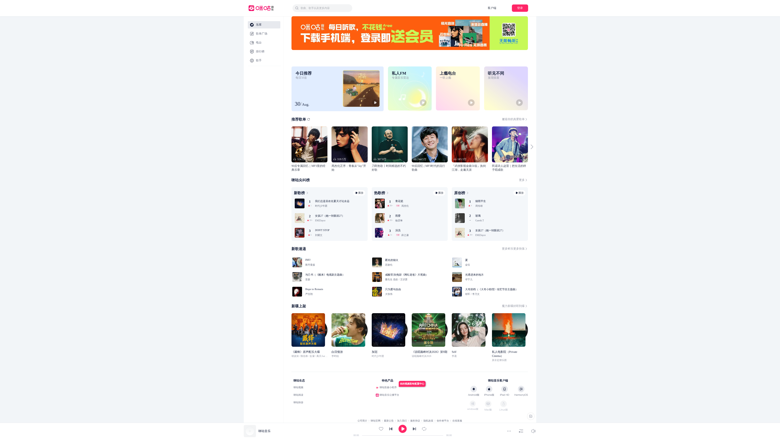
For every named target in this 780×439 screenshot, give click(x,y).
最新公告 (389, 420)
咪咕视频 (298, 387)
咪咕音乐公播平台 (389, 394)
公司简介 (362, 420)
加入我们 (402, 420)
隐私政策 (428, 420)
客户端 (492, 8)
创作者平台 (443, 420)
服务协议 (415, 420)
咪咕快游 (298, 402)
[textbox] (325, 8)
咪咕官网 (375, 420)
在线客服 (457, 420)
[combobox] (322, 8)
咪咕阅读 (298, 394)
